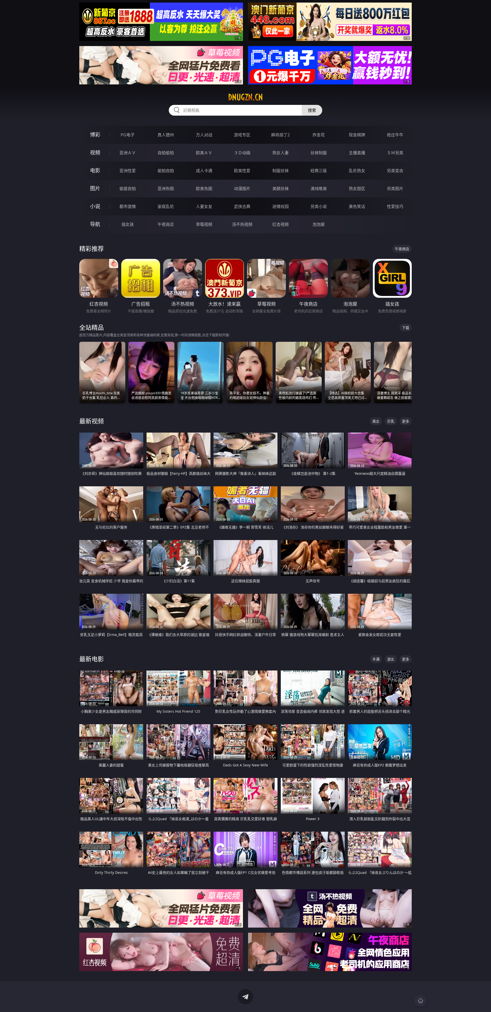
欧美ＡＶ (204, 153)
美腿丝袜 (280, 188)
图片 (95, 188)
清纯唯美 (318, 188)
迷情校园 (280, 206)
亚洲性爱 (127, 170)
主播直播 (357, 153)
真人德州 (166, 135)
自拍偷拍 (166, 153)
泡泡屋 (319, 224)
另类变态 (395, 170)
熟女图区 (357, 188)
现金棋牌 (357, 135)
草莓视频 (204, 224)
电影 (95, 170)
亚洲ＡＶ (127, 153)
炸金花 (319, 135)
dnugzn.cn (245, 97)
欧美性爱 (242, 170)
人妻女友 (204, 206)
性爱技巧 (395, 206)
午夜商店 (166, 224)
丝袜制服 (318, 153)
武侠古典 (242, 206)
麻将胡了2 (280, 135)
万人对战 (204, 135)
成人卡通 (204, 170)
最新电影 (91, 659)
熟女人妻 (280, 153)
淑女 (390, 659)
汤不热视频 (242, 224)
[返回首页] (420, 1001)
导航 (95, 224)
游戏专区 (242, 135)
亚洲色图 (166, 188)
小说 (95, 206)
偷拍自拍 (166, 170)
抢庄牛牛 (395, 135)
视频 (95, 152)
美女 (376, 421)
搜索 (312, 110)
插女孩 (127, 224)
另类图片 (395, 188)
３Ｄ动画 (242, 153)
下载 (405, 327)
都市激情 (127, 206)
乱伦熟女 (357, 170)
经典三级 (318, 170)
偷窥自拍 (127, 188)
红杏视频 (280, 224)
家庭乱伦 (166, 206)
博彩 (95, 134)
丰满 (376, 659)
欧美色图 (204, 188)
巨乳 (390, 421)
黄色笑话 (357, 206)
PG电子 (128, 135)
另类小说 (318, 206)
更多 (405, 421)
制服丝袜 (280, 170)
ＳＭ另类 (395, 153)
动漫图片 (242, 188)
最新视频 (91, 421)
